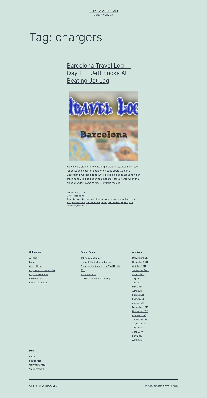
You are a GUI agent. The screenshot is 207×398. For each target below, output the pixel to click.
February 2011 (139, 299)
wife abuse (82, 205)
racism (104, 202)
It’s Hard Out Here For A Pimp (95, 278)
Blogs (83, 196)
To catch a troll (88, 274)
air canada (79, 199)
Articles (33, 258)
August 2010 (138, 323)
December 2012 (140, 258)
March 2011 (138, 295)
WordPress (171, 385)
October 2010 (139, 315)
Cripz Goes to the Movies (42, 270)
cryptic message (127, 199)
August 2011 (138, 274)
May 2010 (137, 336)
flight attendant (93, 202)
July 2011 (136, 278)
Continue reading (110, 182)
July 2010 (137, 327)
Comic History (36, 266)
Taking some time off (91, 258)
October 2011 (139, 266)
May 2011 (137, 286)
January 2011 (139, 303)
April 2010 (137, 340)
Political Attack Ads (39, 282)
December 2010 (140, 307)
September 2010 (140, 319)
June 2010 (137, 332)
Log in (32, 356)
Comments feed (37, 365)
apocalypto (90, 199)
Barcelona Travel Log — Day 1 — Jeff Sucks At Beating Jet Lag (99, 73)
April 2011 (137, 291)
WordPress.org (36, 369)
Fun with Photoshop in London (96, 262)
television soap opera (118, 202)
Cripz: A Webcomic (103, 11)
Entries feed (35, 361)
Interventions (36, 278)
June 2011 (137, 282)
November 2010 (140, 311)
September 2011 (140, 270)
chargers (115, 199)
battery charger (103, 199)
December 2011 (140, 262)
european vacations (76, 202)
